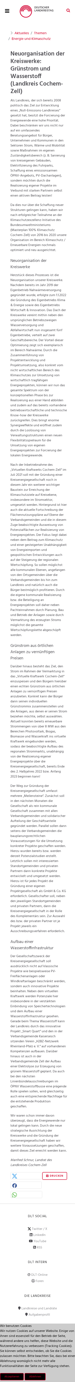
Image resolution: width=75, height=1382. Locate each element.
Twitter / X (39, 1229)
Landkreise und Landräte (39, 1308)
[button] (26, 1176)
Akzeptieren (11, 1376)
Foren (40, 1281)
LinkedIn (39, 1235)
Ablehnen (35, 1376)
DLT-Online (39, 1275)
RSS (39, 1247)
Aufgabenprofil (39, 1315)
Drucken (56, 1176)
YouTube (40, 1241)
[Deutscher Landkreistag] (37, 11)
